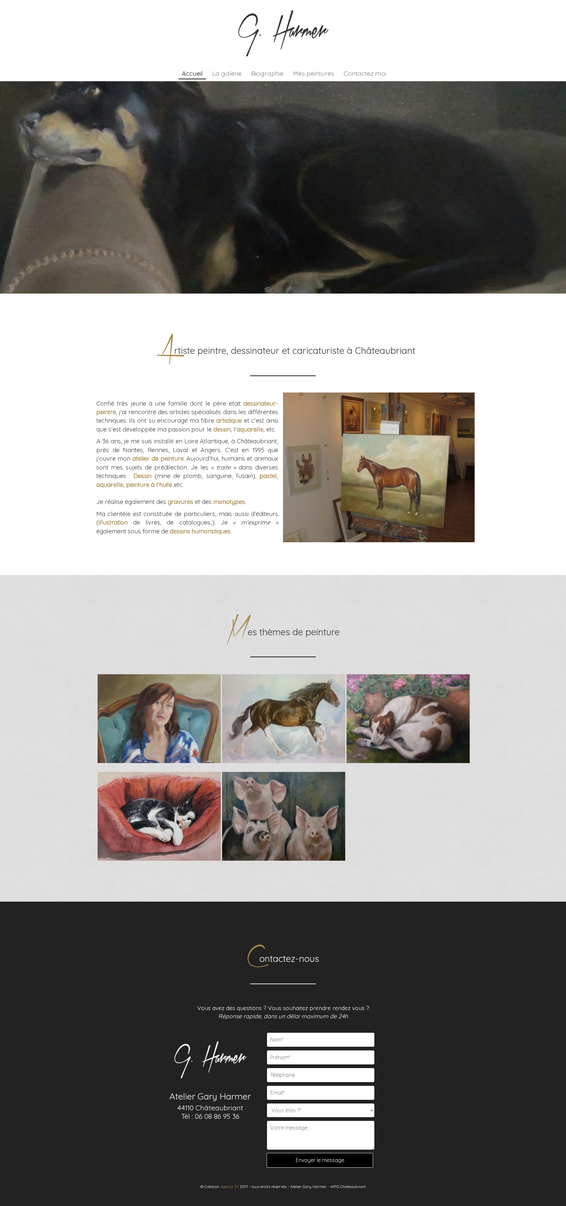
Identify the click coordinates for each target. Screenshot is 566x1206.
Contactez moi (365, 73)
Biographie (267, 73)
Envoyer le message (320, 1160)
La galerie (227, 73)
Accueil (192, 73)
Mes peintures (313, 73)
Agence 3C (229, 1186)
